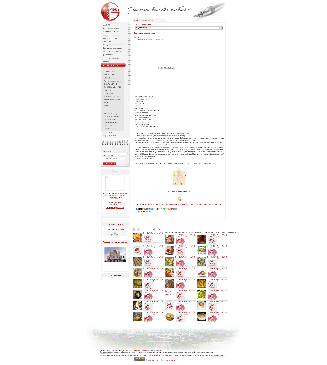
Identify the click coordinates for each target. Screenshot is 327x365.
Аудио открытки (108, 132)
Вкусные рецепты (110, 65)
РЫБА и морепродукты (112, 81)
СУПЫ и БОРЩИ (110, 75)
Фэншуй (105, 61)
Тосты (106, 102)
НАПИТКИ (108, 90)
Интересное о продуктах (113, 99)
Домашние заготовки (111, 96)
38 (164, 230)
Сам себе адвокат (110, 38)
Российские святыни (110, 31)
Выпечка (109, 126)
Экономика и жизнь (110, 28)
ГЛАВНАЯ (106, 25)
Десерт (108, 129)
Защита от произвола (111, 35)
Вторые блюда (111, 122)
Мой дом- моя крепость (112, 45)
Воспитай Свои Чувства (112, 51)
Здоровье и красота (110, 58)
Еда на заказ (108, 93)
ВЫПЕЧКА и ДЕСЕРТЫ (112, 87)
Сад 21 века (107, 41)
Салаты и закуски (112, 116)
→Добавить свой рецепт (179, 191)
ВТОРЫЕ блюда (109, 78)
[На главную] (110, 20)
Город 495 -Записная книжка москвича (132, 350)
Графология (107, 55)
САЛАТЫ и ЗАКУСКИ (111, 84)
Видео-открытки (109, 136)
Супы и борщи (111, 119)
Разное (106, 105)
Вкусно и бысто (109, 72)
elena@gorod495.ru (218, 356)
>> (169, 230)
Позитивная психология (112, 48)
